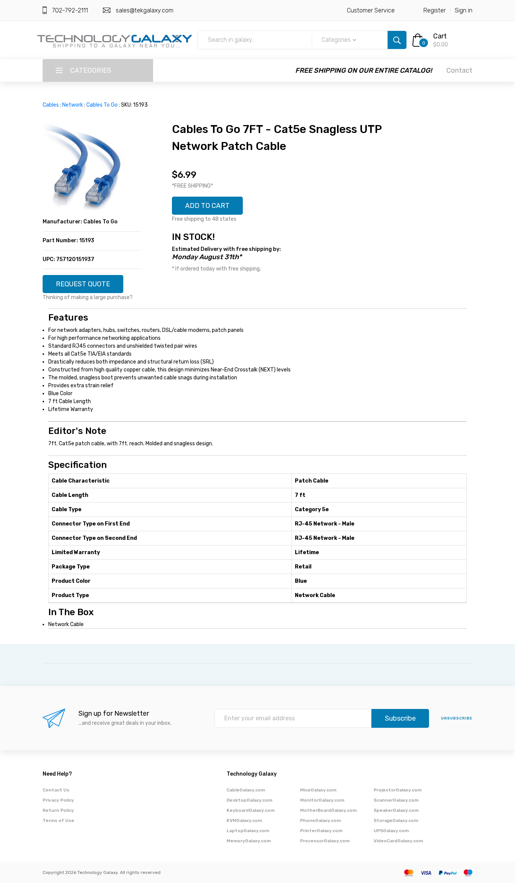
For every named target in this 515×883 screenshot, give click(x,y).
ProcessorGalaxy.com (324, 840)
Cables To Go (102, 105)
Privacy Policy (58, 800)
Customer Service (371, 10)
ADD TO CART (207, 206)
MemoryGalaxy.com (249, 840)
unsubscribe (456, 718)
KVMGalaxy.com (244, 820)
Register (434, 10)
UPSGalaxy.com (391, 830)
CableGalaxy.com (246, 790)
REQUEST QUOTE (83, 284)
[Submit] (397, 40)
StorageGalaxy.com (396, 820)
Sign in (463, 10)
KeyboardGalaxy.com (250, 810)
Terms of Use (58, 820)
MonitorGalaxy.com (322, 800)
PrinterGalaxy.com (321, 830)
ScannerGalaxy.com (396, 800)
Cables (51, 105)
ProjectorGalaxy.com (398, 790)
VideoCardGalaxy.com (398, 840)
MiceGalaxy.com (318, 790)
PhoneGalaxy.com (320, 820)
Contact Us (56, 790)
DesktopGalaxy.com (249, 800)
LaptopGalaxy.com (248, 830)
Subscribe (400, 718)
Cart (440, 36)
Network (72, 105)
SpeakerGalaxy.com (396, 810)
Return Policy (58, 810)
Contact (459, 70)
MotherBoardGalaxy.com (328, 810)
